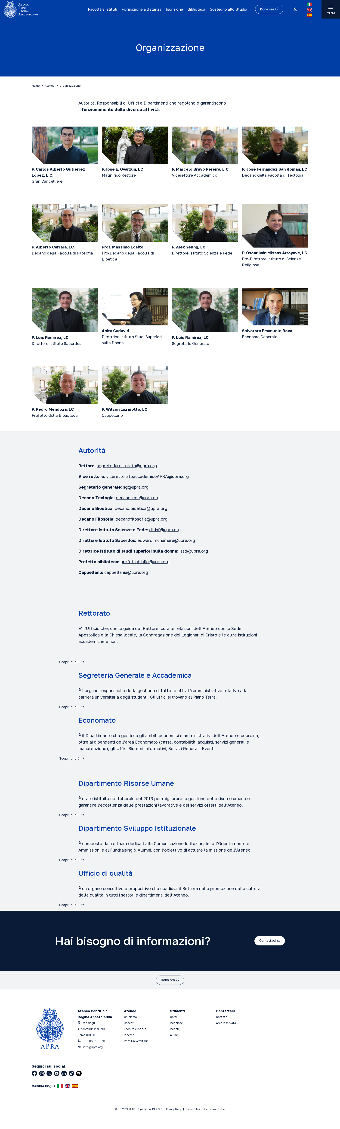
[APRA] (42, 9)
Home (36, 85)
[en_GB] (309, 10)
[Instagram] (42, 1073)
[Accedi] (295, 9)
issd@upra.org (193, 550)
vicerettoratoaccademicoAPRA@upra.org (147, 476)
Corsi (173, 1017)
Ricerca (129, 1035)
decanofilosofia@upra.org (141, 519)
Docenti (129, 1023)
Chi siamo (130, 1017)
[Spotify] (79, 1073)
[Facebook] (34, 1073)
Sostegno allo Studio (228, 9)
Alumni (174, 1035)
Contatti (222, 1017)
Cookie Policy (192, 1109)
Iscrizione (174, 9)
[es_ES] (309, 15)
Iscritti (174, 1029)
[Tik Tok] (71, 1073)
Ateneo (49, 85)
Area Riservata (226, 1023)
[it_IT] (309, 4)
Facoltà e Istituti (102, 9)
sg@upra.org (135, 487)
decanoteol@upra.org (138, 497)
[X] (49, 1073)
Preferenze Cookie (214, 1109)
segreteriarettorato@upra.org (127, 465)
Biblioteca (196, 9)
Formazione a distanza (141, 9)
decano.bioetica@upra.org (141, 508)
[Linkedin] (64, 1073)
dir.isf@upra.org (165, 529)
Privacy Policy (174, 1109)
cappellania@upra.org (126, 572)
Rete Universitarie (136, 1041)
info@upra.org (92, 1047)
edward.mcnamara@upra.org (166, 540)
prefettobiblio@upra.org (145, 561)
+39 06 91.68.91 (93, 1041)
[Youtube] (56, 1073)
